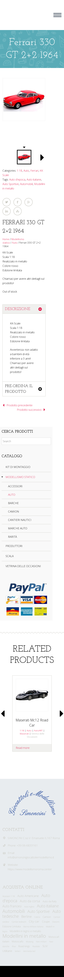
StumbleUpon (17, 211)
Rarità (12, 537)
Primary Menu (57, 15)
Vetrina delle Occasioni (23, 566)
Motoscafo (17, 941)
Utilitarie (7, 951)
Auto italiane (34, 179)
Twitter (6, 202)
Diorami (55, 921)
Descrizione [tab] (17, 309)
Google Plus (28, 202)
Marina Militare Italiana (33, 926)
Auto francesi (12, 906)
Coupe (46, 921)
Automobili (26, 184)
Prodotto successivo (29, 410)
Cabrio (37, 917)
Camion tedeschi (19, 921)
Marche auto (17, 528)
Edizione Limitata (11, 926)
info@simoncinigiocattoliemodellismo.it (31, 857)
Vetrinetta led (29, 951)
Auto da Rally (50, 901)
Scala (10, 556)
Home (5, 239)
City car (34, 921)
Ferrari (34, 170)
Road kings (24, 946)
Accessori (15, 486)
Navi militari (41, 941)
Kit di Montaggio (18, 467)
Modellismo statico (20, 477)
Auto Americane (28, 896)
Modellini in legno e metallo (25, 931)
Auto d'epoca (17, 179)
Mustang (29, 941)
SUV (45, 946)
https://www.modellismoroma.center (30, 869)
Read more (23, 748)
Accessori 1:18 (8, 896)
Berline (26, 916)
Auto (26, 170)
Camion (13, 511)
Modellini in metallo (24, 935)
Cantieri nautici (19, 520)
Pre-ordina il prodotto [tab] (19, 389)
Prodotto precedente (19, 405)
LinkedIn (6, 211)
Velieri (18, 951)
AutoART (38, 730)
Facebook (17, 202)
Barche (13, 503)
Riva (14, 946)
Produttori (14, 546)
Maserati (24, 733)
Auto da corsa (30, 901)
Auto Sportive (10, 184)
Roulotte (36, 946)
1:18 (19, 170)
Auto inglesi (29, 906)
